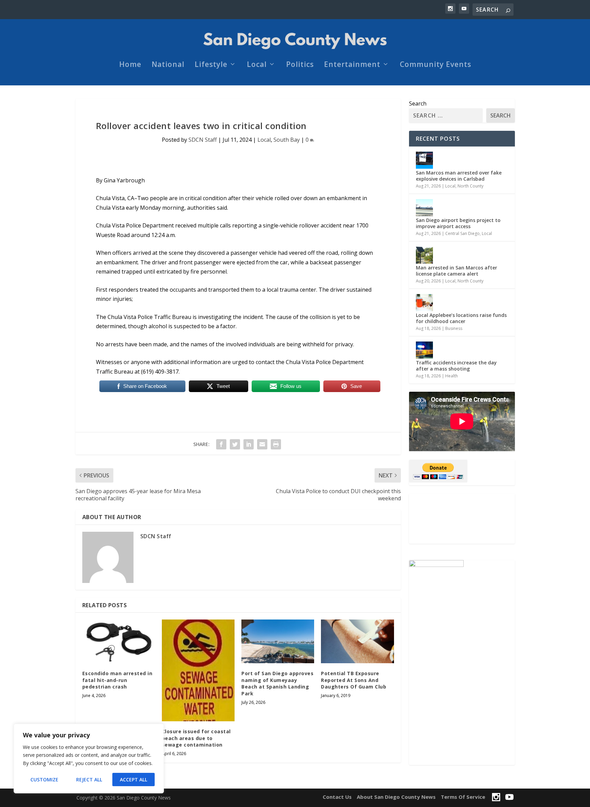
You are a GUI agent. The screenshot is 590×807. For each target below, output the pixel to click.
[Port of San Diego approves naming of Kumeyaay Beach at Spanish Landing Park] (277, 641)
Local (257, 65)
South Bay (286, 139)
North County (470, 186)
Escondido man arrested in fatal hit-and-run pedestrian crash (117, 680)
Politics (300, 65)
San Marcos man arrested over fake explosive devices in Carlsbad (459, 175)
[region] (89, 758)
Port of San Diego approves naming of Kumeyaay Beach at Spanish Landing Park (277, 683)
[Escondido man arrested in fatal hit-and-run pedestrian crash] (118, 641)
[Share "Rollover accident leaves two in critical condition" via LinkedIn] (248, 444)
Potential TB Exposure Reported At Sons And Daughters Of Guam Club (353, 680)
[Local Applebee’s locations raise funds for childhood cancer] (424, 302)
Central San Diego (462, 233)
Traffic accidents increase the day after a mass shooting (456, 365)
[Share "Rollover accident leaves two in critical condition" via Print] (276, 444)
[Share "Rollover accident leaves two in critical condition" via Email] (262, 444)
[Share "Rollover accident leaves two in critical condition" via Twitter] (235, 444)
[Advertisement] (462, 518)
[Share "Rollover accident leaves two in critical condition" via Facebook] (221, 444)
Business (453, 328)
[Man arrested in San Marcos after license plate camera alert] (424, 255)
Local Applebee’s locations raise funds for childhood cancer (461, 318)
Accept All (133, 779)
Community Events (435, 65)
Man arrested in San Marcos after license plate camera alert (456, 270)
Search (417, 103)
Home (130, 65)
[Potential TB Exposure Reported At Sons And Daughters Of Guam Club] (357, 641)
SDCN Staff (202, 139)
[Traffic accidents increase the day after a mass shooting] (424, 350)
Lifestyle (211, 65)
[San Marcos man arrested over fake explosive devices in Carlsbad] (424, 160)
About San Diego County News (396, 796)
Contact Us (337, 796)
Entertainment (352, 65)
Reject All (89, 779)
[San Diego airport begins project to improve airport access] (424, 207)
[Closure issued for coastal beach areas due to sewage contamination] (198, 670)
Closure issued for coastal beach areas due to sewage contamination (196, 738)
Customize (44, 779)
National (168, 65)
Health (451, 376)
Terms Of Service (463, 796)
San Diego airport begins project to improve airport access (458, 223)
